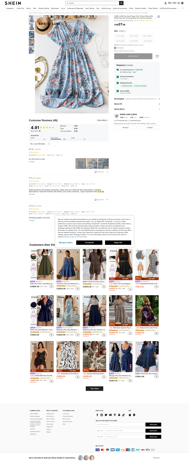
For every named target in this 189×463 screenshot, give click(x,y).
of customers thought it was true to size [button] (129, 45)
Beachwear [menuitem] (55, 8)
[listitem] (42, 270)
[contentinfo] (128, 449)
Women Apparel (38, 13)
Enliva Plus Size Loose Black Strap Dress (42, 283)
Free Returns (50, 416)
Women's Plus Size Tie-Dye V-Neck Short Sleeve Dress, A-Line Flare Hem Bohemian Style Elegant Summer (147, 328)
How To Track (50, 421)
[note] (120, 278)
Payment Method (68, 416)
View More (94, 388)
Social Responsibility (36, 419)
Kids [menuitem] (97, 8)
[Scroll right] (182, 8)
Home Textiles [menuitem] (153, 8)
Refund (48, 429)
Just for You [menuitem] (20, 8)
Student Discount (35, 431)
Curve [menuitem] (63, 8)
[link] (170, 3)
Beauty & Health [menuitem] (140, 8)
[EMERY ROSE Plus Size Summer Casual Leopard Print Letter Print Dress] (94, 264)
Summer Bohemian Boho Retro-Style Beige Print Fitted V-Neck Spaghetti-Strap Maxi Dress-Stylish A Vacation (94, 374)
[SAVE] (157, 56)
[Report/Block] (107, 172)
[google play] (134, 416)
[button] (178, 3)
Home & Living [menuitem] (106, 8)
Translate (32, 161)
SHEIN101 (33, 434)
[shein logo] (13, 3)
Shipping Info (50, 413)
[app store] (129, 416)
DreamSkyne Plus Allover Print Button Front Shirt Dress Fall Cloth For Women (68, 374)
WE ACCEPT (99, 446)
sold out (133, 56)
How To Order (50, 419)
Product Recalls (67, 421)
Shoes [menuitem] (131, 8)
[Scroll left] (180, 8)
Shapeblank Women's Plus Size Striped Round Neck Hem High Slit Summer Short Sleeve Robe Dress (147, 283)
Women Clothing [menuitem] (43, 8)
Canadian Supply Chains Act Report (35, 422)
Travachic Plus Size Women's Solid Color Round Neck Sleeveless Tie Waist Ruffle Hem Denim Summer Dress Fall (68, 283)
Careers (32, 429)
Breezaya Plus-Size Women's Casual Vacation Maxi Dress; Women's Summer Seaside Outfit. (68, 330)
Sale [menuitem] (34, 8)
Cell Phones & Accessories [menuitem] (168, 8)
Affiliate (48, 432)
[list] (111, 415)
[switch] (48, 144)
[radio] (120, 36)
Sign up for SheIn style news (106, 420)
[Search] (121, 3)
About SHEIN (34, 413)
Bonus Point (66, 419)
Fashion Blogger (35, 416)
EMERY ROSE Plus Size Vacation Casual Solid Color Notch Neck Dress (147, 374)
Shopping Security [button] (126, 83)
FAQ (64, 424)
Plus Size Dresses (64, 13)
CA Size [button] (121, 31)
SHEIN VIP (49, 427)
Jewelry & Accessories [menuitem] (120, 8)
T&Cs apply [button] (123, 79)
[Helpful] (95, 172)
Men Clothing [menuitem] (90, 8)
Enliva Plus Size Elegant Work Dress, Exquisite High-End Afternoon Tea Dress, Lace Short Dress (120, 283)
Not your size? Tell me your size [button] (124, 51)
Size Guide (49, 424)
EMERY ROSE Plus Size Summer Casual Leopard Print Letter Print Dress (94, 282)
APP (129, 410)
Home (30, 13)
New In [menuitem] (28, 8)
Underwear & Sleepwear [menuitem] (75, 8)
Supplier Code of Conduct (35, 425)
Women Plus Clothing (51, 13)
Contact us (66, 413)
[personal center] (165, 3)
